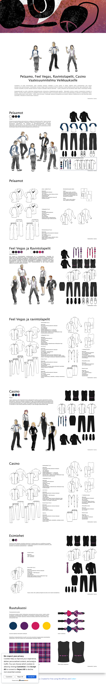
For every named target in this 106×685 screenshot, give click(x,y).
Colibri (73, 679)
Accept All (31, 677)
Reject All (20, 677)
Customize (9, 677)
